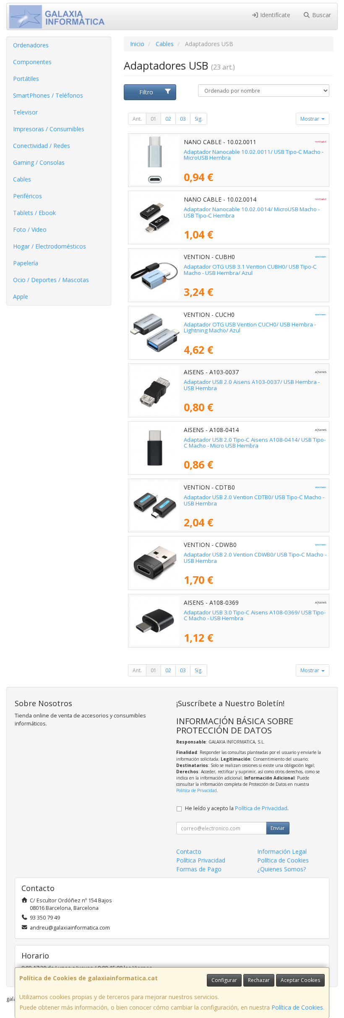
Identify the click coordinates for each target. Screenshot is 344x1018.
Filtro (146, 92)
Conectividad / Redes (41, 146)
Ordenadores (31, 45)
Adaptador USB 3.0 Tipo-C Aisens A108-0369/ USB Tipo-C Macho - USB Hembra (255, 615)
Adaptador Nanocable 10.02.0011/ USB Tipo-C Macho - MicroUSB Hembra (253, 155)
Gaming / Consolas (39, 162)
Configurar (224, 980)
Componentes (32, 62)
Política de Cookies (297, 1007)
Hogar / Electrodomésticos (49, 246)
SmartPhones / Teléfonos (48, 95)
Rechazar (259, 980)
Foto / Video (30, 229)
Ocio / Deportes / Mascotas (51, 280)
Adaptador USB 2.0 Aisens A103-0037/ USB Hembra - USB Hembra (252, 385)
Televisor (25, 112)
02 (168, 118)
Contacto (188, 851)
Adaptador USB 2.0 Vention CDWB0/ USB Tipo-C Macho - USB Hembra (255, 558)
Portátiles (26, 79)
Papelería (25, 263)
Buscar (320, 15)
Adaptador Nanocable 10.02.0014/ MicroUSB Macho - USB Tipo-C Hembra (252, 212)
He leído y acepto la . (237, 808)
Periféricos (27, 196)
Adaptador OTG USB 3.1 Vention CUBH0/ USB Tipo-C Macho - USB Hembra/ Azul (250, 270)
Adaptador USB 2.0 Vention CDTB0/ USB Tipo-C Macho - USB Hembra (254, 500)
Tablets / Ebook (34, 213)
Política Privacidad (200, 860)
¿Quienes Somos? (281, 869)
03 (183, 118)
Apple (20, 296)
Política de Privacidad (196, 790)
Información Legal (282, 851)
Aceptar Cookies (300, 980)
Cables (22, 179)
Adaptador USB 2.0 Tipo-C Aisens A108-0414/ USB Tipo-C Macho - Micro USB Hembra (255, 443)
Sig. (199, 118)
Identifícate (274, 15)
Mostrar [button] (310, 118)
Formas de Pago (199, 869)
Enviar (278, 827)
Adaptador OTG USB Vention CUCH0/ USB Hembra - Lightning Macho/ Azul (250, 327)
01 (153, 118)
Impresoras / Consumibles (48, 129)
